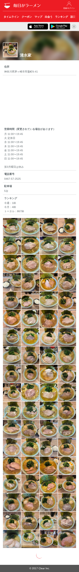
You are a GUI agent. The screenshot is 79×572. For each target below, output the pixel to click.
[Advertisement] (39, 102)
